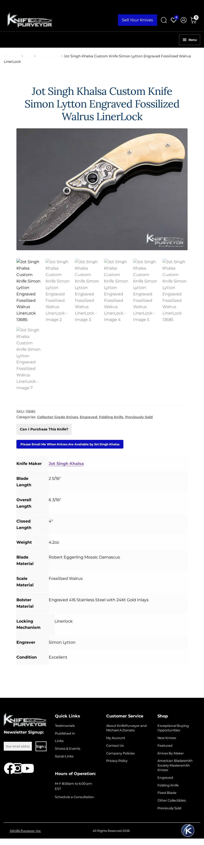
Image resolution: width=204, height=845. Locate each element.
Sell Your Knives (137, 20)
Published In (65, 733)
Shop (28, 56)
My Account (115, 738)
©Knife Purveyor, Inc (25, 831)
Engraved (88, 417)
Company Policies (120, 753)
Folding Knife (48, 56)
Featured (164, 745)
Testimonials (65, 726)
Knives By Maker (170, 753)
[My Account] (184, 20)
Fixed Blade (166, 793)
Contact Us (115, 745)
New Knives (166, 738)
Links (59, 741)
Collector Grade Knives (57, 417)
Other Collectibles (171, 800)
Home (15, 56)
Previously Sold (139, 417)
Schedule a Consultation (74, 797)
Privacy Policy (117, 761)
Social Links (64, 756)
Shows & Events (67, 748)
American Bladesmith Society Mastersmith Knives (175, 765)
